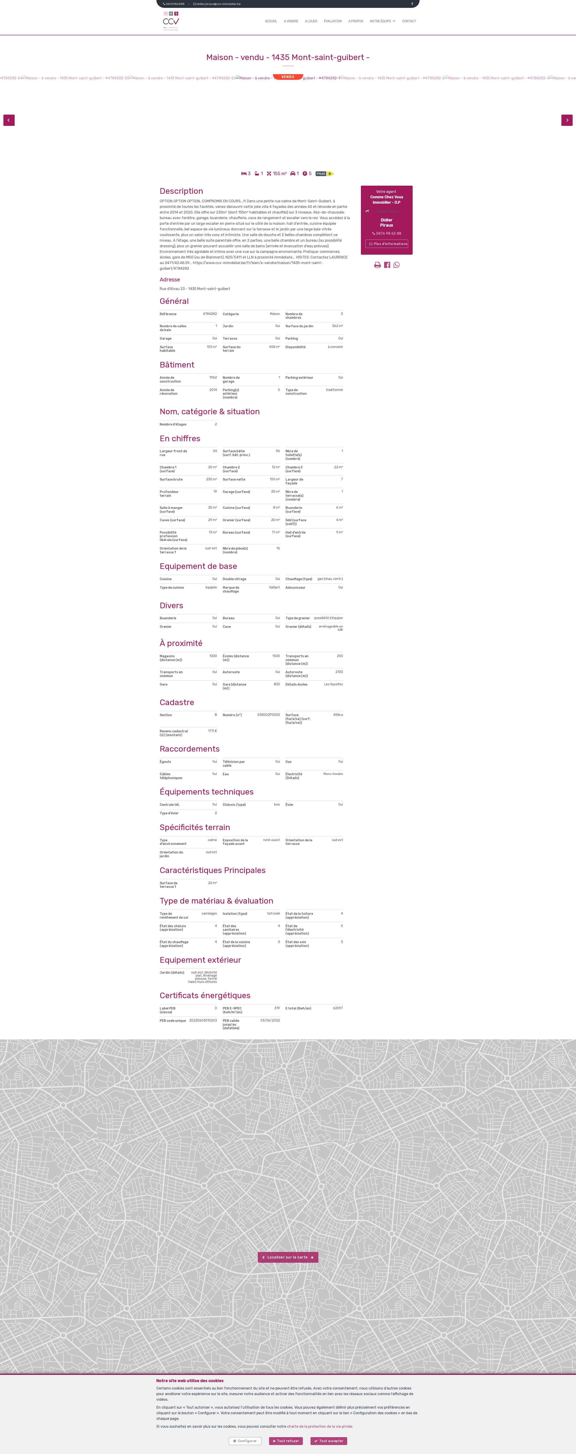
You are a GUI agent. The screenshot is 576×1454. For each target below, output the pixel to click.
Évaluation (333, 21)
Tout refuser (288, 1441)
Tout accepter (331, 1441)
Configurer (247, 1441)
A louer (311, 21)
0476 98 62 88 (388, 233)
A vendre (291, 21)
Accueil (271, 21)
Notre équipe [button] (380, 21)
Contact (409, 21)
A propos (356, 21)
